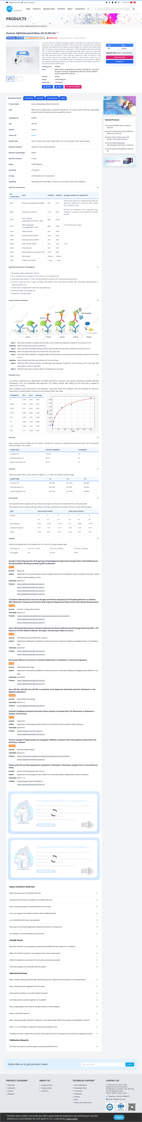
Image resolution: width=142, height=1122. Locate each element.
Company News (46, 1088)
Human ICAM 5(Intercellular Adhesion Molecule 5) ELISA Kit (120, 132)
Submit (129, 1064)
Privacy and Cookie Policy (83, 1103)
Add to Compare (74, 87)
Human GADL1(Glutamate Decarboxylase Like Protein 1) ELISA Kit (120, 144)
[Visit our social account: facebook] (109, 2)
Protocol (77, 1097)
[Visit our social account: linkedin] (115, 2)
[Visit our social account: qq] (112, 2)
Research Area (49, 9)
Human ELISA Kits (79, 38)
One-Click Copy (119, 57)
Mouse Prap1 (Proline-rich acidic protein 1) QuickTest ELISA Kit (118, 138)
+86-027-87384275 (123, 1096)
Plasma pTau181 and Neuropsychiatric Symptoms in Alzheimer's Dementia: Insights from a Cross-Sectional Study (53, 766)
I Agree (119, 1117)
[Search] (133, 8)
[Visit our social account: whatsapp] (119, 2)
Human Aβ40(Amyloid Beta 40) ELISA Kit (31, 591)
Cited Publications (80, 1085)
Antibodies (11, 1088)
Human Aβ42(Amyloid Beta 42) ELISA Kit (31, 594)
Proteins (10, 1091)
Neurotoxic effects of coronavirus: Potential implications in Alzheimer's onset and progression (48, 660)
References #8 (53, 38)
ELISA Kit (69, 38)
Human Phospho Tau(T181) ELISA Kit (29, 731)
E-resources (80, 9)
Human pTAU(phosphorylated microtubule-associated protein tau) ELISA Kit (43, 616)
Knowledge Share (80, 1088)
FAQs (76, 1100)
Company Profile (46, 1085)
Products (37, 9)
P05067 (33, 135)
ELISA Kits (11, 1085)
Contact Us (120, 62)
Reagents (11, 1094)
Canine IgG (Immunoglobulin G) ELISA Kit (120, 150)
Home (28, 9)
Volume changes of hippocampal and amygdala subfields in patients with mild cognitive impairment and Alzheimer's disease (52, 741)
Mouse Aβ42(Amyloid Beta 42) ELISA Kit (30, 587)
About (70, 9)
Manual (48, 87)
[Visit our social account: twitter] (106, 2)
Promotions (78, 1094)
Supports (61, 9)
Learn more (71, 1118)
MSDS (60, 87)
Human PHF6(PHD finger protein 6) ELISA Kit (119, 126)
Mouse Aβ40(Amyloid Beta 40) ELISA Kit (30, 584)
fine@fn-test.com (119, 1099)
